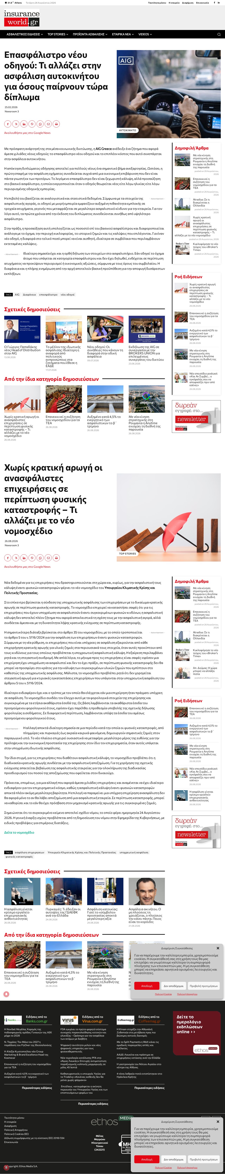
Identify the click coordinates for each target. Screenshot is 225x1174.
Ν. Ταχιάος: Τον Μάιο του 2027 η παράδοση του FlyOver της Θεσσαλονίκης (28, 1043)
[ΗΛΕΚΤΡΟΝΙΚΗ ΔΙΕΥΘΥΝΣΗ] (48, 123)
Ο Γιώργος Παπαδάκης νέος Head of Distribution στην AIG (22, 350)
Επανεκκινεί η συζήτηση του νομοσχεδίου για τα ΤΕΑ (63, 420)
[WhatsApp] (40, 123)
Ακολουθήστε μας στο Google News (27, 132)
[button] (218, 1121)
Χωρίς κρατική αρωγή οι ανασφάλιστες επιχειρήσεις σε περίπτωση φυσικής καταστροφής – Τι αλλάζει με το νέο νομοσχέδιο (21, 426)
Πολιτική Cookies (163, 1167)
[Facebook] (214, 3)
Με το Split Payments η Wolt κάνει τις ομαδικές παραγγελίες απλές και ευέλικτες (138, 1045)
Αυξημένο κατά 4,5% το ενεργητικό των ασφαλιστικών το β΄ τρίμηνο (104, 421)
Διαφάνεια (29, 294)
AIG (17, 294)
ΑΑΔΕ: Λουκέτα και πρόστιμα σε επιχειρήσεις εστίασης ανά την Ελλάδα (138, 1056)
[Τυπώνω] (56, 123)
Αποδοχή (146, 1159)
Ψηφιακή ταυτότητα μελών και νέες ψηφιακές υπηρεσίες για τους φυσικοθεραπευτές (80, 1048)
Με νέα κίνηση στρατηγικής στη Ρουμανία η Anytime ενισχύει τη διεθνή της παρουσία (145, 423)
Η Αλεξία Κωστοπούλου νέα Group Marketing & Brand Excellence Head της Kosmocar (26, 1054)
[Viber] (32, 123)
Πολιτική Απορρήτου (187, 1167)
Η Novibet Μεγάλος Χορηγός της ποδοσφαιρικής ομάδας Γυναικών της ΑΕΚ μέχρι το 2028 (28, 1032)
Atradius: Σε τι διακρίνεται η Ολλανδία (201, 202)
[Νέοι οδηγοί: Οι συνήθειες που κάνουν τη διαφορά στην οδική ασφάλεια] (105, 329)
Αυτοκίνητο (127, 130)
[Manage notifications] (6, 1167)
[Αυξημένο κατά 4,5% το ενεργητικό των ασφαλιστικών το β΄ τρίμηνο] (105, 399)
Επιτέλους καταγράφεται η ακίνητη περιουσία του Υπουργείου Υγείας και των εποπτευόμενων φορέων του (84, 1089)
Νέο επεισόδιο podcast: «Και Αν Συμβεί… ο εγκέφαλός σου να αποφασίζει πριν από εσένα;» (203, 379)
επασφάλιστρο (48, 294)
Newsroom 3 (12, 111)
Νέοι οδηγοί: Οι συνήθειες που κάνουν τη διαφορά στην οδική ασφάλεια (105, 351)
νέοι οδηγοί (68, 294)
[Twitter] (15, 123)
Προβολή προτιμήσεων (204, 1159)
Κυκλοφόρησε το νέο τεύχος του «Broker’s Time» (205, 246)
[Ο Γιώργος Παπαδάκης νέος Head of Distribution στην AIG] (22, 329)
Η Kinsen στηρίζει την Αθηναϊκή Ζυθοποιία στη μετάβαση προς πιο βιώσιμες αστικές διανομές (136, 1032)
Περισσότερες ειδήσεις (37, 1087)
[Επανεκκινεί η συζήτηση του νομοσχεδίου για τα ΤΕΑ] (64, 399)
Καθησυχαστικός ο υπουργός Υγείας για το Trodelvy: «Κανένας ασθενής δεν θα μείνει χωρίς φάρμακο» (82, 1076)
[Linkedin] (219, 3)
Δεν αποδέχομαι (174, 1159)
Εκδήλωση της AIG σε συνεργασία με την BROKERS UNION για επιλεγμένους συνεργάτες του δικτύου (146, 353)
